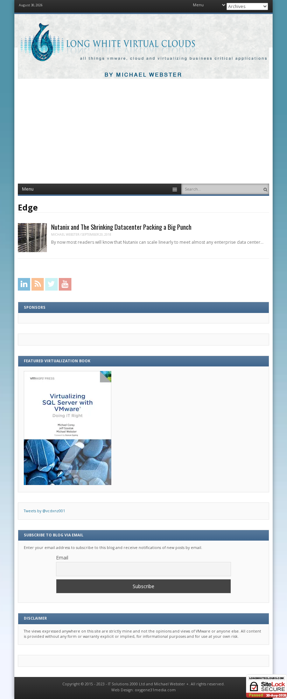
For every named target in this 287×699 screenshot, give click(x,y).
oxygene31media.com (155, 689)
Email (62, 557)
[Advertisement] (143, 131)
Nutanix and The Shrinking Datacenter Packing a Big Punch (121, 226)
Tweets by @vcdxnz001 (44, 510)
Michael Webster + (171, 684)
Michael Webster (65, 234)
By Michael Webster (143, 75)
